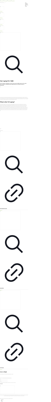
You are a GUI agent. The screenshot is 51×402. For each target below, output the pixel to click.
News (1, 400)
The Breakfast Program (3, 208)
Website (1, 381)
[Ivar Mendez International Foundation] (7, 1)
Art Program (2, 367)
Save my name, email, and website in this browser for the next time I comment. (8, 382)
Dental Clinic (2, 288)
